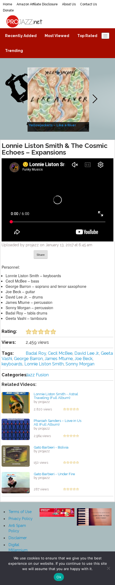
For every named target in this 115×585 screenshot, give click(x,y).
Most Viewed (57, 36)
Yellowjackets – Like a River (52, 125)
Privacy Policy (21, 519)
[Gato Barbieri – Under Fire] (16, 482)
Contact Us (88, 4)
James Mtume (59, 358)
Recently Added (21, 36)
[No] (108, 568)
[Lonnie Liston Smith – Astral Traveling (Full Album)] (16, 402)
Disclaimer (18, 538)
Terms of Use (20, 512)
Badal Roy (36, 353)
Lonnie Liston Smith (44, 363)
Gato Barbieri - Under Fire (54, 474)
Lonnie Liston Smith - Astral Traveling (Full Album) (56, 396)
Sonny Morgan (80, 363)
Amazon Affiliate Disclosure (37, 4)
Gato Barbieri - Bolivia (51, 447)
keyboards (12, 363)
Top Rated (87, 36)
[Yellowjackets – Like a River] (59, 99)
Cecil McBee (60, 353)
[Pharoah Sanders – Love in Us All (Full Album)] (16, 429)
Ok (58, 577)
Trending (14, 51)
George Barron (28, 358)
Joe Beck (84, 358)
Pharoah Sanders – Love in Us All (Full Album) (57, 422)
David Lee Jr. (86, 353)
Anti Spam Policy (17, 528)
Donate (8, 10)
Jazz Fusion (37, 374)
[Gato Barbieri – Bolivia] (16, 455)
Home (7, 4)
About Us (69, 4)
